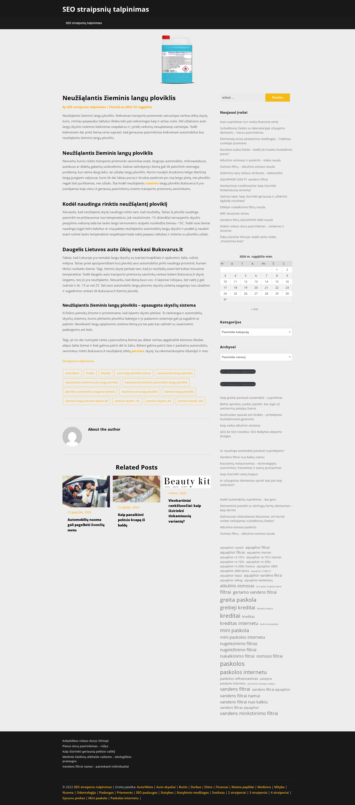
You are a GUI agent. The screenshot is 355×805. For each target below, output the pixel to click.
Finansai (222, 787)
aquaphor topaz (231, 575)
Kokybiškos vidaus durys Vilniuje (85, 741)
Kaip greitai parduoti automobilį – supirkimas (251, 398)
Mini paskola (97, 798)
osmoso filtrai (269, 656)
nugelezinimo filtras (238, 643)
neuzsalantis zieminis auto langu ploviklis (91, 382)
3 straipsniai (258, 792)
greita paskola (238, 599)
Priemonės (125, 792)
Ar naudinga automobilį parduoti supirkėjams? (252, 451)
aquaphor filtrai (257, 547)
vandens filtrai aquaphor (271, 689)
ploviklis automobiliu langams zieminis (90, 391)
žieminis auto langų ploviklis (140, 391)
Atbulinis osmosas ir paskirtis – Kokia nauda (250, 160)
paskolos (232, 663)
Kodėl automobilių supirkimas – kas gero (248, 499)
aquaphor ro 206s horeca (237, 566)
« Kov (254, 309)
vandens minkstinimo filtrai (249, 713)
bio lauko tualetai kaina (268, 586)
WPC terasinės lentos (234, 213)
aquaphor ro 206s (258, 562)
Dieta (208, 787)
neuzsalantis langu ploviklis (174, 373)
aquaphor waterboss (258, 580)
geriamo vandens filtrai (255, 592)
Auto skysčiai (166, 787)
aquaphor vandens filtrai (263, 575)
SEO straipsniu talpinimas (86, 107)
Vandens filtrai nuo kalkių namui (242, 457)
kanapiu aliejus (265, 608)
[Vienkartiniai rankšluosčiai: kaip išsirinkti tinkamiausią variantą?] (187, 481)
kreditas (248, 616)
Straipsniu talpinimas (78, 361)
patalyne (266, 679)
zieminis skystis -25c (190, 401)
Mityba (279, 787)
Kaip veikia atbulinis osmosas (240, 425)
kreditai (230, 615)
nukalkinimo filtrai (237, 656)
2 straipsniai (237, 792)
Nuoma (68, 792)
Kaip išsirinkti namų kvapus (239, 474)
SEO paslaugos (146, 792)
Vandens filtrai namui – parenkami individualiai (95, 766)
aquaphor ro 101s (232, 557)
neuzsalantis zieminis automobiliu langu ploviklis (156, 382)
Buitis (183, 787)
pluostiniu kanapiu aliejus (261, 683)
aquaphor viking (231, 580)
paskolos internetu (243, 672)
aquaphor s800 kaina (234, 571)
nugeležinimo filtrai (238, 649)
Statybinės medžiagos (193, 792)
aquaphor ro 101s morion (263, 557)
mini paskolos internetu (242, 637)
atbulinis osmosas (237, 586)
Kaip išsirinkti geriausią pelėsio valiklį (88, 751)
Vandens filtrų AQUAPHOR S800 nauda (246, 220)
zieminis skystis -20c (158, 401)
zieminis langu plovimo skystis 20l (86, 401)
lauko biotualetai (269, 624)
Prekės (90, 373)
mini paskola (234, 630)
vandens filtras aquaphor (239, 707)
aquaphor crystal (231, 547)
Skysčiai (106, 373)
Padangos (106, 792)
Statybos (167, 792)
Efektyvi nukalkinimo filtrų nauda (242, 207)
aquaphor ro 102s (232, 562)
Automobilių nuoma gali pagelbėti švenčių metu (86, 524)
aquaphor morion (259, 552)
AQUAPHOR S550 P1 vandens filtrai (244, 179)
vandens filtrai (235, 689)
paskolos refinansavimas (239, 678)
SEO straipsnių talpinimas (105, 9)
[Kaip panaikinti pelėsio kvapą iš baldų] (136, 488)
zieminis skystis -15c (127, 401)
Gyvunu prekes (73, 798)
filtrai (225, 592)
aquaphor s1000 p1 (261, 571)
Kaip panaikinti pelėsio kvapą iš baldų (131, 519)
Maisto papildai (243, 787)
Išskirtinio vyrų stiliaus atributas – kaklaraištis (251, 173)
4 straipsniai (280, 792)
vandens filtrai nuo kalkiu (244, 702)
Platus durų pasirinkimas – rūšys (85, 746)
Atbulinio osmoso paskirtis (238, 527)
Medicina (264, 787)
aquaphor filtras (232, 552)
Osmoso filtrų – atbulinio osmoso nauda (247, 167)
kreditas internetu (239, 623)
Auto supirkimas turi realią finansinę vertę (249, 122)
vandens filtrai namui (240, 696)
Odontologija (86, 792)
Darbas (196, 787)
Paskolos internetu (125, 798)
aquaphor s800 (267, 566)
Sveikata (218, 792)
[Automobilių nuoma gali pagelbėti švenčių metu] (86, 490)
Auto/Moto (72, 373)
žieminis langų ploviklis (179, 391)
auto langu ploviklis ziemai (134, 373)
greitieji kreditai (237, 607)
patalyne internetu (233, 683)
